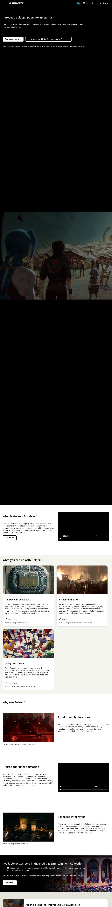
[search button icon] (92, 3)
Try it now (9, 538)
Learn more (12, 619)
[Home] (16, 3)
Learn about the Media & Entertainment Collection (48, 39)
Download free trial (13, 39)
